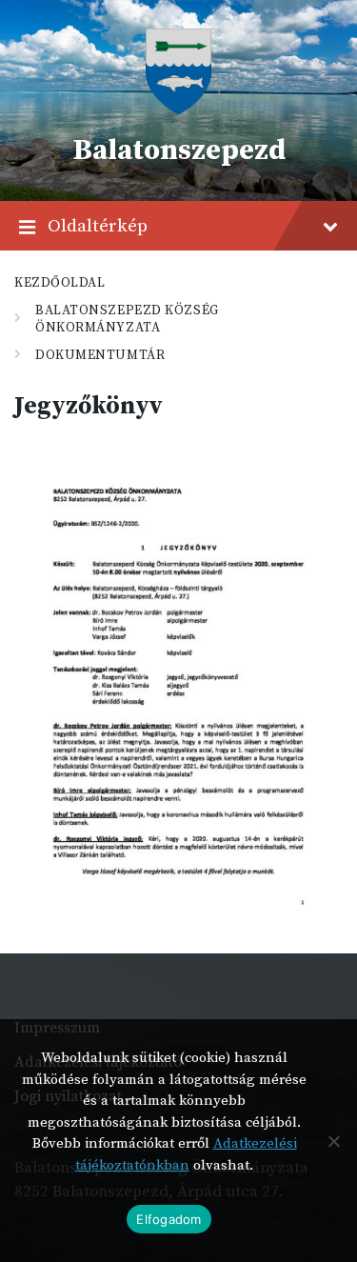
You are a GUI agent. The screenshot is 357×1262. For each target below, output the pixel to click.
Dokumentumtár (100, 355)
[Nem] (333, 1141)
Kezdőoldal (60, 282)
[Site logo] (178, 109)
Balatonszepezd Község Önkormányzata (127, 319)
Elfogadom (168, 1219)
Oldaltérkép (98, 225)
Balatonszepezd (179, 150)
